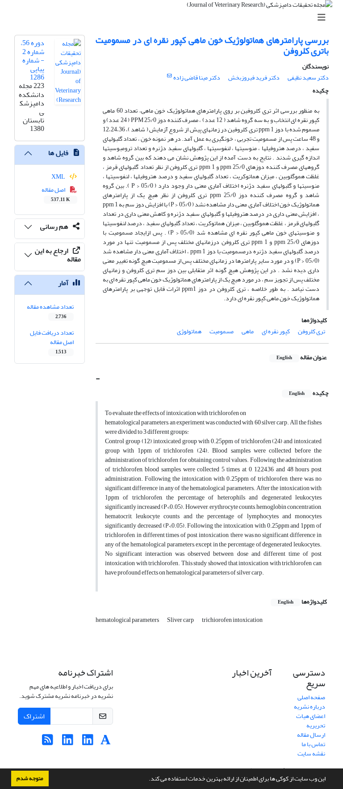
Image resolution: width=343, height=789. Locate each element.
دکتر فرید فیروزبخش (254, 77)
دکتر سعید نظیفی (308, 77)
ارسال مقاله (311, 735)
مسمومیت (221, 331)
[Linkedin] (87, 742)
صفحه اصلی (311, 697)
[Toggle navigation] (174, 17)
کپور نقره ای (276, 331)
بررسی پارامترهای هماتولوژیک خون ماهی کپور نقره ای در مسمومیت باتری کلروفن (212, 45)
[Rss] (47, 742)
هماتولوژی (189, 331)
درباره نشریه (309, 707)
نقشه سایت (311, 753)
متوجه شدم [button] (30, 778)
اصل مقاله (56, 194)
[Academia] (105, 742)
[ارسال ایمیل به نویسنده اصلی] (169, 75)
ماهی (248, 331)
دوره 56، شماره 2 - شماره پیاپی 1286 (32, 60)
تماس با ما (313, 744)
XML (58, 177)
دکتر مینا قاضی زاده (196, 77)
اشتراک (34, 716)
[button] (146, 779)
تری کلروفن (311, 331)
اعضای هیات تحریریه (310, 720)
